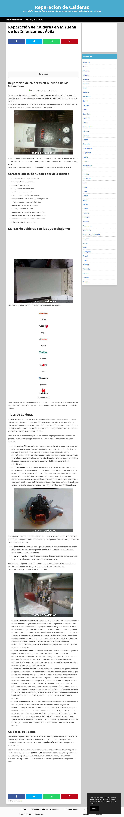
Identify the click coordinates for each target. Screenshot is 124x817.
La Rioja (86, 174)
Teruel (85, 256)
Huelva (85, 157)
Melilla (85, 204)
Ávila (20, 801)
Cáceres (86, 105)
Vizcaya (85, 273)
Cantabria (86, 114)
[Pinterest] (69, 41)
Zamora (86, 277)
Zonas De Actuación (14, 19)
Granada (86, 144)
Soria (85, 247)
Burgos (85, 101)
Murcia (85, 209)
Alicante (86, 75)
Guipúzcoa (87, 153)
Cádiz (85, 109)
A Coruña (86, 62)
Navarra (86, 213)
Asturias (86, 84)
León (85, 183)
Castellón (86, 118)
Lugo (85, 191)
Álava (85, 66)
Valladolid (86, 269)
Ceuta (85, 122)
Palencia (86, 221)
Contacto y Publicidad (33, 19)
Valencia (86, 265)
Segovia (86, 239)
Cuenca (86, 135)
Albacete (86, 71)
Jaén (84, 170)
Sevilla (85, 243)
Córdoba (86, 131)
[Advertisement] (43, 58)
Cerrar (94, 808)
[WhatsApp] (52, 41)
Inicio (23, 809)
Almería (86, 79)
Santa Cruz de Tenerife (91, 234)
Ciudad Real (87, 127)
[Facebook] (16, 41)
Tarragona (87, 252)
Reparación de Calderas (62, 7)
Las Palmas (87, 178)
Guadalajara (87, 148)
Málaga (85, 200)
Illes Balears (87, 165)
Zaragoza (86, 282)
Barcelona (87, 96)
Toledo (85, 260)
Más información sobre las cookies (45, 809)
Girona (85, 140)
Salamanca (87, 230)
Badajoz (86, 92)
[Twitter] (34, 41)
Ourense (86, 217)
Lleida (85, 187)
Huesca (86, 161)
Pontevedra (87, 226)
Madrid (85, 196)
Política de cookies (71, 809)
